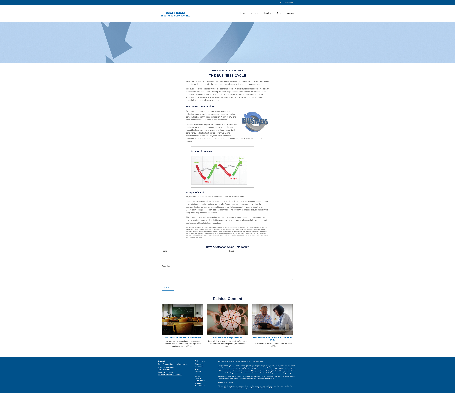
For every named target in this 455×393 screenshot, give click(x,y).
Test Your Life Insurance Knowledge (182, 337)
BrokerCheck (259, 361)
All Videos (198, 383)
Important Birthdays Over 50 (227, 337)
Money (197, 376)
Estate (197, 369)
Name (164, 251)
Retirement (199, 364)
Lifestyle (198, 378)
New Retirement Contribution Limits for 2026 (272, 338)
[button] (254, 13)
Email (231, 251)
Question (166, 266)
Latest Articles (200, 380)
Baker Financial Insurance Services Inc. (175, 14)
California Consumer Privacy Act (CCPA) (277, 376)
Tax (196, 373)
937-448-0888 (288, 2)
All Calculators (200, 385)
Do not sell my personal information (263, 378)
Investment (199, 366)
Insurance (198, 371)
